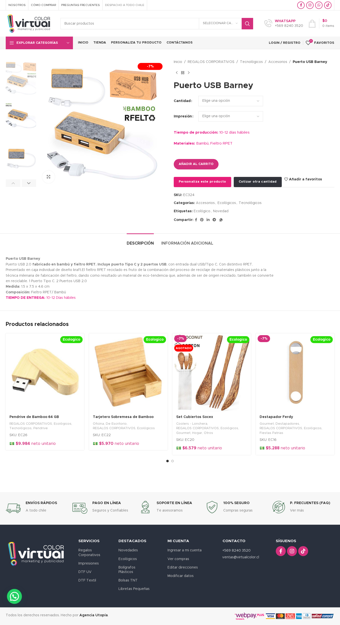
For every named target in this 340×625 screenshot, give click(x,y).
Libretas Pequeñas (134, 589)
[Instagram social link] (310, 5)
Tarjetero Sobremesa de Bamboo (123, 417)
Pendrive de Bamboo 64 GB (34, 417)
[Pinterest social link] (202, 219)
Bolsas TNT (128, 580)
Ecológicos (227, 203)
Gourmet (183, 433)
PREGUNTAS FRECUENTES (80, 4)
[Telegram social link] (214, 219)
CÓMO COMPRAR (43, 4)
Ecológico (202, 211)
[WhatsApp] (221, 219)
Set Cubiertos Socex (194, 417)
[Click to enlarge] (48, 177)
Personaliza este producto (202, 181)
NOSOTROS (17, 4)
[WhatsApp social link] (319, 5)
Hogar (197, 433)
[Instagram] (292, 551)
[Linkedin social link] (208, 219)
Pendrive (40, 428)
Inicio (178, 62)
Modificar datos (181, 576)
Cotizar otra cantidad (258, 181)
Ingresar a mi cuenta (185, 550)
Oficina (98, 423)
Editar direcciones (183, 567)
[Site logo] (29, 23)
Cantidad (182, 101)
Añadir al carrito (196, 164)
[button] (13, 183)
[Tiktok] (303, 551)
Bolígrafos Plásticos (126, 570)
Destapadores (287, 423)
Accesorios (277, 62)
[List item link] (244, 557)
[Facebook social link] (301, 5)
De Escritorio (116, 423)
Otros (208, 433)
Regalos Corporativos (89, 553)
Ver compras (178, 559)
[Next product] (189, 73)
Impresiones (88, 563)
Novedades (128, 550)
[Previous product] (177, 73)
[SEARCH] (247, 23)
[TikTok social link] (328, 5)
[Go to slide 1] (167, 461)
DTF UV (85, 572)
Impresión (183, 116)
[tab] (140, 241)
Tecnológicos (251, 62)
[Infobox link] (283, 23)
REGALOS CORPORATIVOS (211, 62)
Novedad (220, 211)
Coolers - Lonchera (191, 423)
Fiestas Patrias (271, 433)
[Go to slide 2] (172, 461)
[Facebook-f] (281, 551)
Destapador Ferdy (276, 417)
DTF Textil (87, 580)
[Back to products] (183, 73)
